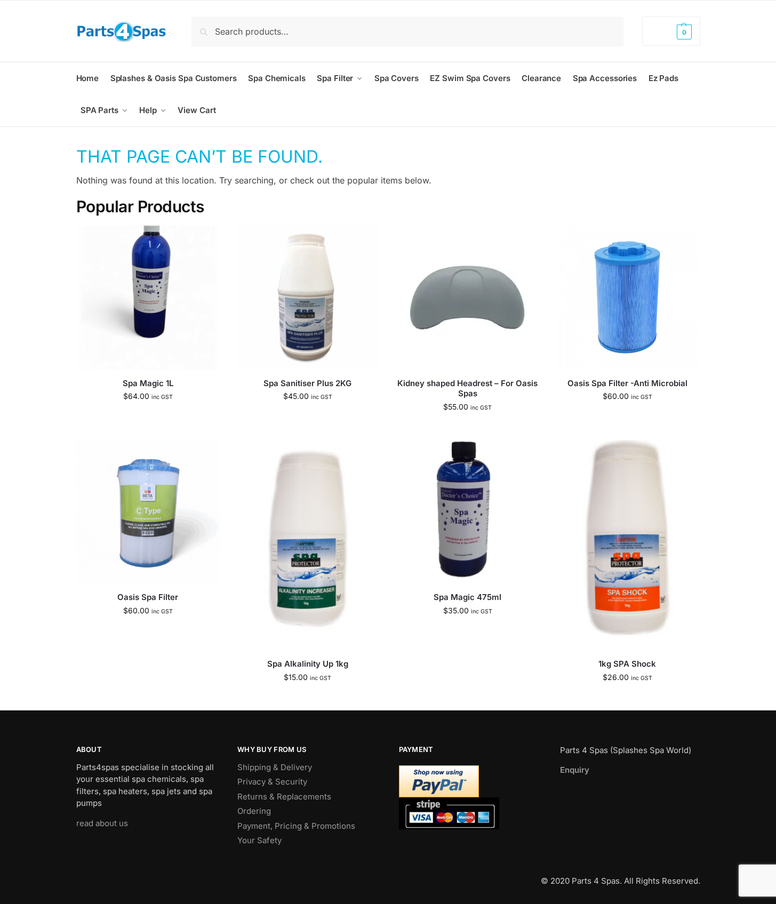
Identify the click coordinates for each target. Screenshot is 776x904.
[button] (671, 31)
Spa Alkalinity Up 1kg (307, 664)
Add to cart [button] (148, 418)
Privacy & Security (272, 782)
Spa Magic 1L (148, 383)
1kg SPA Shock (627, 664)
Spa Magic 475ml (467, 597)
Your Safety (259, 840)
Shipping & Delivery (274, 767)
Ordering (254, 811)
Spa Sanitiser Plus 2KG (307, 383)
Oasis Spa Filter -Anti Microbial (627, 383)
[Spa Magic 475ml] (468, 512)
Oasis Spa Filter (147, 597)
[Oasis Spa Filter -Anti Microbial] (627, 298)
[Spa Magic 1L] (148, 298)
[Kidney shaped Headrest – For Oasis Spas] (468, 298)
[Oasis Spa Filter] (148, 512)
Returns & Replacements (284, 796)
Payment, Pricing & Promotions (296, 826)
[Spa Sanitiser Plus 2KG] (308, 298)
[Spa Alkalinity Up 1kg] (308, 545)
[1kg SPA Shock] (627, 545)
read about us (102, 823)
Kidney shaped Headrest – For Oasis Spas (467, 388)
